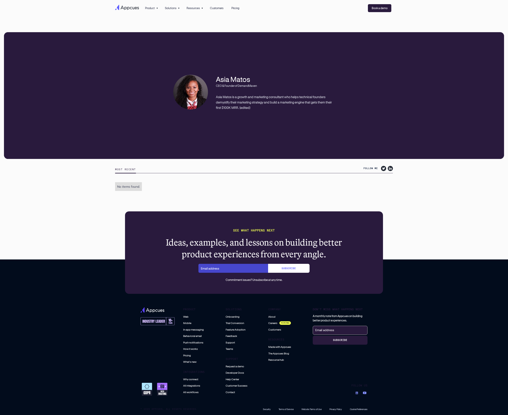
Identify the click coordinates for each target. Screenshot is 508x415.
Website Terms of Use (311, 409)
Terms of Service (286, 409)
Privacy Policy (335, 409)
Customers (216, 8)
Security (266, 409)
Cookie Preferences (359, 409)
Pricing (235, 8)
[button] (151, 8)
